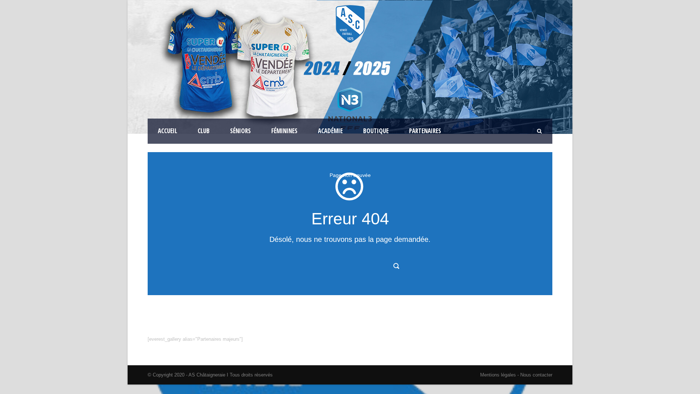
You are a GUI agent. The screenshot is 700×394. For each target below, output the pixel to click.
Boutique (376, 131)
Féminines (284, 131)
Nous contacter (535, 375)
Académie (330, 131)
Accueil (167, 131)
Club (204, 131)
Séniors (240, 131)
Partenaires (425, 131)
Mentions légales (498, 375)
